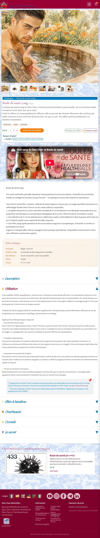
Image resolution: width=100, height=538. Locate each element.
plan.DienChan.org (80, 386)
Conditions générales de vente (55, 520)
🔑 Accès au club (90, 130)
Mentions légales (42, 524)
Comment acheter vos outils (40, 508)
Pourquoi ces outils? (73, 130)
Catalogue (8, 98)
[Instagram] (57, 496)
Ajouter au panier (32, 130)
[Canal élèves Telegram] (70, 496)
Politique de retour (40, 519)
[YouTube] (50, 496)
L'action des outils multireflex (55, 508)
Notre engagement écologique (55, 514)
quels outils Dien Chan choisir (28, 139)
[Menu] (89, 4)
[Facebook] (63, 496)
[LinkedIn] (77, 496)
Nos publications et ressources (42, 514)
